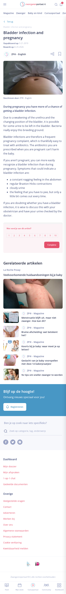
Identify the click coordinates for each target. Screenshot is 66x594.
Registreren (17, 406)
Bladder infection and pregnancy (17, 27)
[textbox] (33, 233)
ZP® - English (26, 98)
